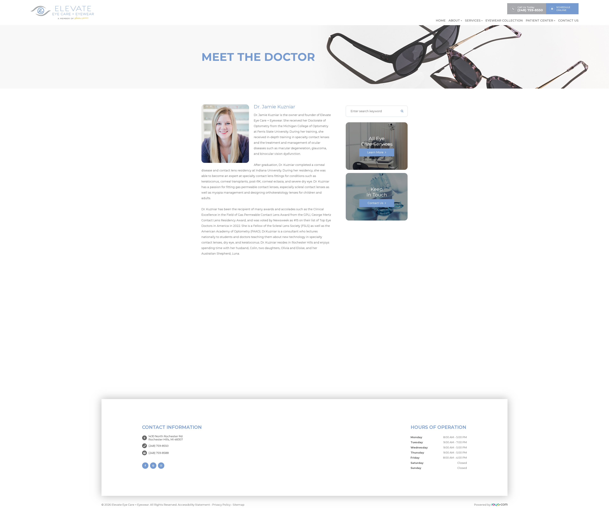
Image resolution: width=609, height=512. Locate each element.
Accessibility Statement (194, 504)
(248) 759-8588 (158, 452)
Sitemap (238, 504)
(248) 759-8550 (530, 10)
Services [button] (473, 20)
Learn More (375, 152)
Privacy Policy (221, 504)
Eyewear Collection (504, 20)
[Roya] (500, 504)
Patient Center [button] (539, 20)
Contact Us (568, 20)
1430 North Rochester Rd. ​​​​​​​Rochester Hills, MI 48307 (165, 438)
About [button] (454, 20)
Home (441, 20)
